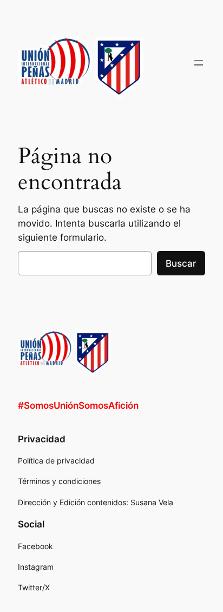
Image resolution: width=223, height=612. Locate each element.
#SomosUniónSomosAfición (78, 405)
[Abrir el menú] (198, 62)
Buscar (181, 263)
